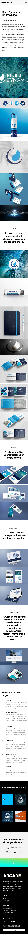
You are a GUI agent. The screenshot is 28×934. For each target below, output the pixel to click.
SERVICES (6, 905)
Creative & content (8, 912)
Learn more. (17, 926)
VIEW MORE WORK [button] (15, 848)
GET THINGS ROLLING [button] (15, 852)
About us (5, 898)
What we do (6, 900)
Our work (5, 902)
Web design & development (10, 910)
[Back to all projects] (14, 862)
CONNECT (6, 916)
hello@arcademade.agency (10, 919)
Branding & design (8, 908)
